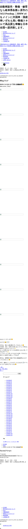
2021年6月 (9, 423)
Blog (4, 445)
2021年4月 (9, 427)
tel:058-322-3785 (4, 73)
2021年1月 (9, 432)
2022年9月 (9, 398)
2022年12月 (9, 393)
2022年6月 (9, 403)
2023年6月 (9, 383)
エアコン (8, 441)
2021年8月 (9, 420)
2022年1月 (9, 412)
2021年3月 (9, 428)
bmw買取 (5, 441)
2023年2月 (9, 390)
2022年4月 (9, 407)
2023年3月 (9, 388)
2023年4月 (9, 387)
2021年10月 (9, 417)
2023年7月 (9, 382)
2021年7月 (9, 422)
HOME (5, 444)
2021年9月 (9, 418)
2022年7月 (9, 402)
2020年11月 (9, 435)
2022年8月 (9, 400)
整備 (18, 441)
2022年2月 (9, 410)
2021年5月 (9, 425)
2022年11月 (9, 395)
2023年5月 (9, 385)
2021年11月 (9, 415)
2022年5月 (9, 405)
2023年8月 (9, 380)
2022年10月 (9, 397)
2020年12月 (9, 433)
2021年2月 (9, 430)
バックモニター (14, 441)
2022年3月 (9, 408)
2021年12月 (9, 413)
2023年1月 (9, 392)
